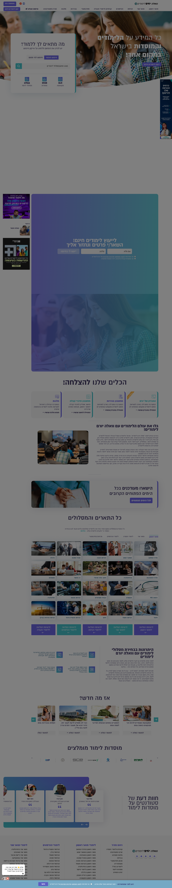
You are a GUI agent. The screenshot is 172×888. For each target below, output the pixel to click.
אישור (43, 884)
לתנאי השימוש (76, 884)
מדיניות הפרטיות (65, 884)
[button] (13, 867)
